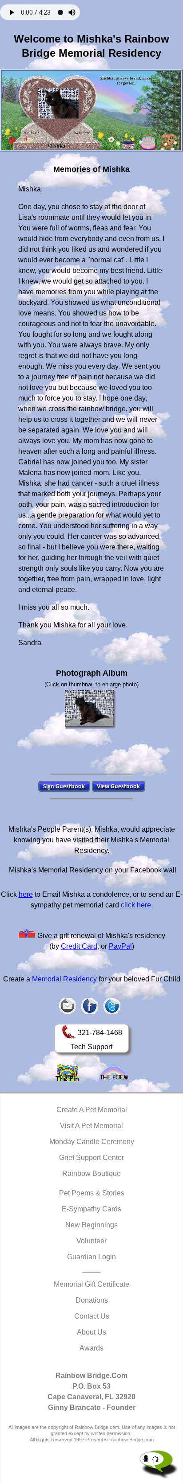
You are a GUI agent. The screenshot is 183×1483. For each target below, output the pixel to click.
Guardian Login (91, 1257)
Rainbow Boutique (91, 1173)
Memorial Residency (64, 979)
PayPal (120, 946)
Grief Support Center (91, 1157)
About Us (91, 1332)
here (26, 894)
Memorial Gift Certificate (91, 1284)
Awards (91, 1348)
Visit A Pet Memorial (91, 1125)
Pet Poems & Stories (91, 1193)
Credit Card (79, 946)
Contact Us (91, 1316)
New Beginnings (91, 1225)
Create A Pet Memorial (91, 1109)
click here (136, 905)
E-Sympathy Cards (91, 1209)
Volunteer (91, 1241)
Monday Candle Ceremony (91, 1141)
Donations (92, 1300)
